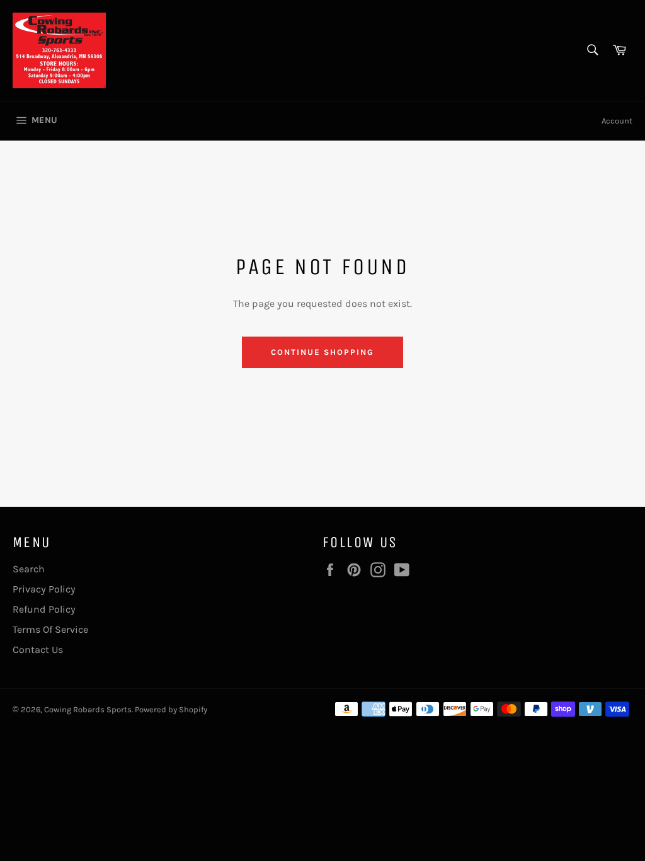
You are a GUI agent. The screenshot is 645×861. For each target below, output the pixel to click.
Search (29, 569)
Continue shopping (322, 352)
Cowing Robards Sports (88, 709)
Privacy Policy (44, 589)
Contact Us (38, 650)
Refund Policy (44, 609)
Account (617, 120)
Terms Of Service (50, 629)
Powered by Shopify (171, 709)
